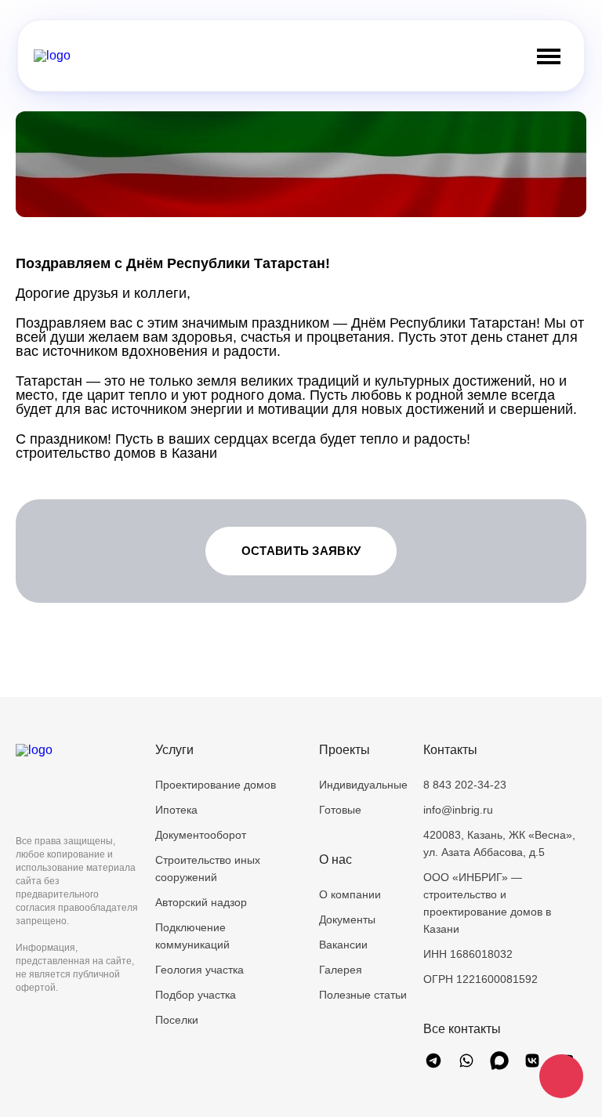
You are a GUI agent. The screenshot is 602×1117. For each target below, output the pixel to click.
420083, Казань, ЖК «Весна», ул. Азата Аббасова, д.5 (499, 843)
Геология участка (199, 969)
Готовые (340, 809)
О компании (350, 894)
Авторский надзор (201, 902)
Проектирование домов (215, 784)
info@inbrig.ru (458, 809)
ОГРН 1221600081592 (480, 979)
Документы (347, 919)
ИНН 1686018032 (468, 954)
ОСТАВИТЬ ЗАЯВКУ (301, 550)
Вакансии (343, 944)
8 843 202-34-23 (464, 784)
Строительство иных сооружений (207, 868)
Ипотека (176, 809)
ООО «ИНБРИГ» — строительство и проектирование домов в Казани (487, 903)
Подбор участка (195, 994)
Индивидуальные (363, 784)
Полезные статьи (363, 994)
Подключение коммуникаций (192, 936)
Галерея (340, 969)
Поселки (176, 1020)
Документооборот (200, 835)
